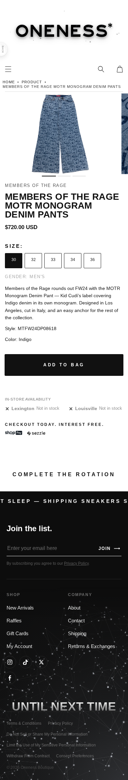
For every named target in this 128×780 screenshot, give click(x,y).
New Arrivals (20, 608)
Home (9, 82)
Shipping (77, 633)
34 (73, 259)
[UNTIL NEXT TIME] (101, 707)
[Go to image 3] (79, 176)
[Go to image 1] (49, 176)
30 (13, 259)
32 (33, 259)
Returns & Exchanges (91, 646)
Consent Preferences (75, 756)
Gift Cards (18, 633)
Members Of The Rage (36, 185)
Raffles (14, 620)
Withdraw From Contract (28, 756)
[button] (101, 69)
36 (92, 259)
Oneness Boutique (37, 767)
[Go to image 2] (64, 176)
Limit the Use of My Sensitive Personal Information (51, 745)
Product (32, 82)
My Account (19, 646)
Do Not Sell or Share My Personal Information (47, 734)
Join (109, 548)
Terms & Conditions (24, 723)
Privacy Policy (76, 563)
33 (53, 259)
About (74, 608)
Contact (76, 620)
